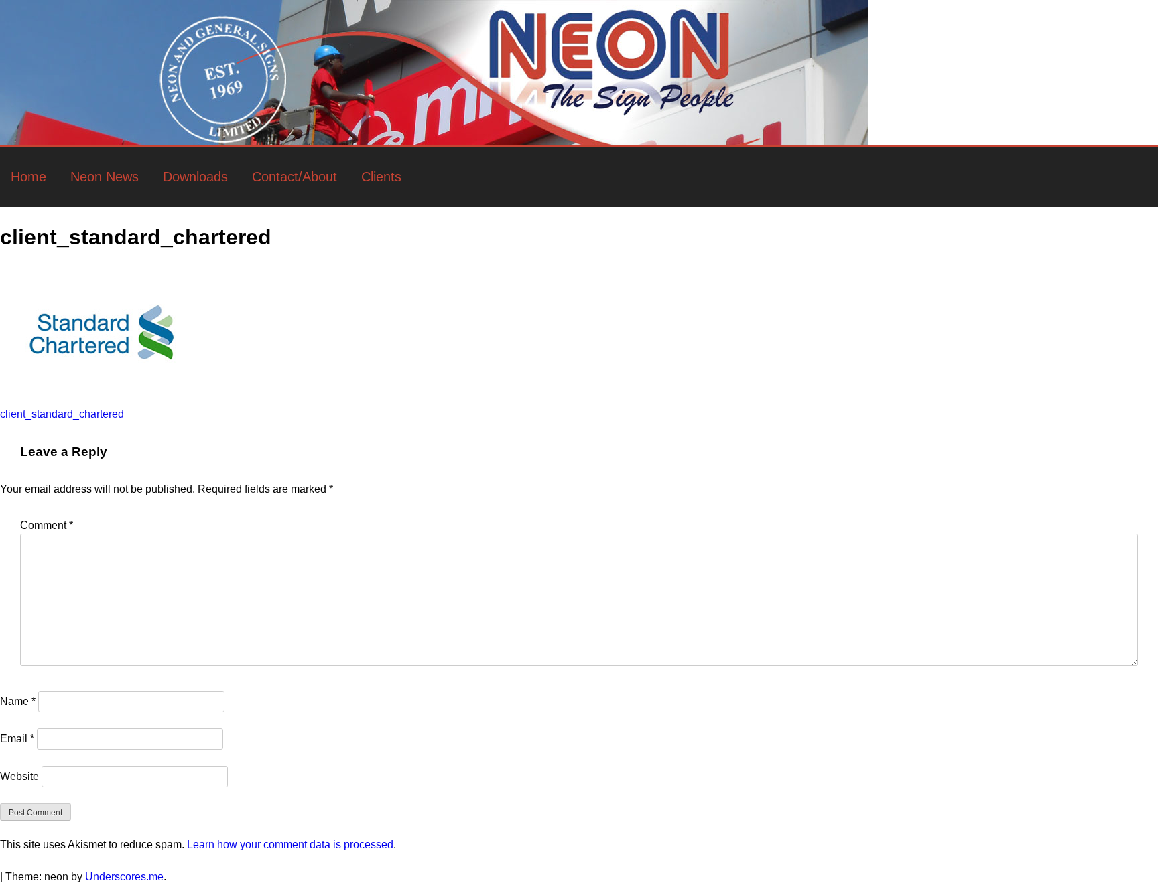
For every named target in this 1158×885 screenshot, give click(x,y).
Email (17, 738)
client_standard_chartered (62, 414)
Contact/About (294, 176)
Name (18, 701)
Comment (46, 525)
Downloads (195, 176)
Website (19, 776)
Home (28, 176)
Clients (381, 176)
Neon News (104, 176)
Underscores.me (124, 876)
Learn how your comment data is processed (290, 844)
